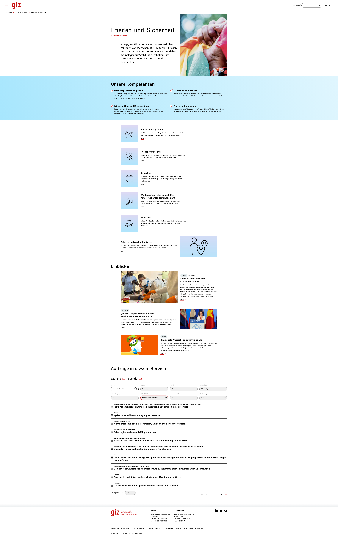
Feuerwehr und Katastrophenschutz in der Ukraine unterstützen (148, 477)
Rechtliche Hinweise (139, 528)
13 (220, 494)
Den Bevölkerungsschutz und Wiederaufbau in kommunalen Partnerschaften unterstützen (162, 468)
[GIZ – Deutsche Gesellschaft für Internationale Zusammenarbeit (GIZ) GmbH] (16, 5)
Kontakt (178, 528)
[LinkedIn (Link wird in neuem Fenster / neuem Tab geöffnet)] (216, 511)
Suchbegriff (297, 5)
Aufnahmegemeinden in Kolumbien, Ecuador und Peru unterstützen (150, 423)
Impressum (115, 528)
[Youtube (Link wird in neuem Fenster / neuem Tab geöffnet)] (225, 511)
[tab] (118, 379)
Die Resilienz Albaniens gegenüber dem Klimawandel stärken (146, 485)
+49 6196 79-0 (185, 519)
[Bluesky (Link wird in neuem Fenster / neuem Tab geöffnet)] (221, 511)
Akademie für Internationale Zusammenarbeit (127, 533)
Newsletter (169, 528)
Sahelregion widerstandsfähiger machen (135, 432)
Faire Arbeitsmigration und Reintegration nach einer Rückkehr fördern (151, 406)
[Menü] (6, 5)
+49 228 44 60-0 (162, 519)
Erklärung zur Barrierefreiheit (194, 528)
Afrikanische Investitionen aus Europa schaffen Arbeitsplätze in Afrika (151, 440)
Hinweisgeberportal (156, 528)
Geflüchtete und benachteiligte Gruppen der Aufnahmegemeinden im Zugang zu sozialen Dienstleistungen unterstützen (170, 459)
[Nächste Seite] (226, 494)
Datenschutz (125, 528)
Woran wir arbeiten (21, 12)
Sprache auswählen (329, 5)
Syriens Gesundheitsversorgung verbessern (137, 415)
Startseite (8, 12)
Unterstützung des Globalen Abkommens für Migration (143, 448)
